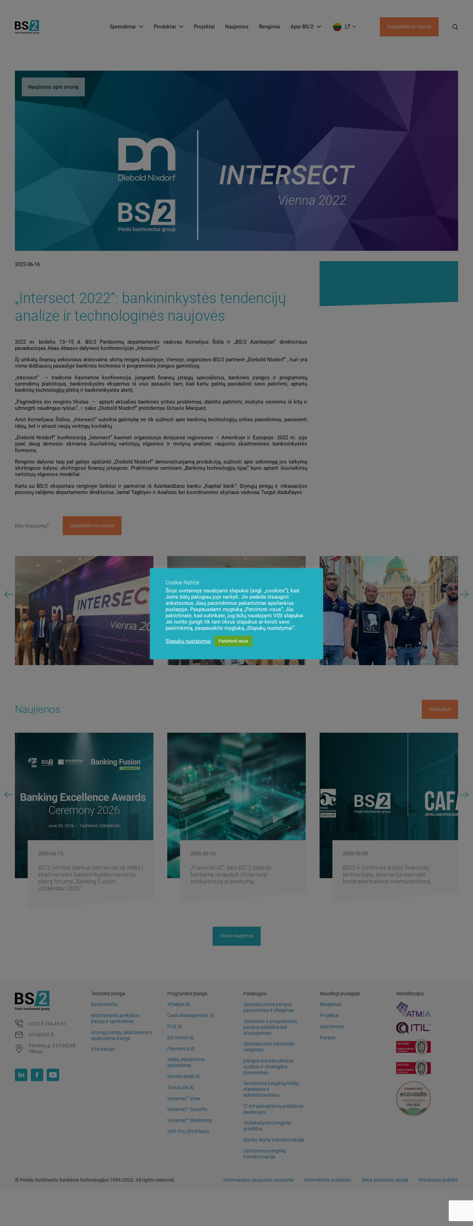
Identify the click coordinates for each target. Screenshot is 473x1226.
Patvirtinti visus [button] (233, 641)
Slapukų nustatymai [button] (188, 641)
